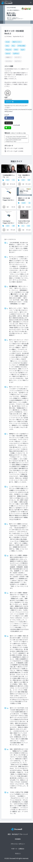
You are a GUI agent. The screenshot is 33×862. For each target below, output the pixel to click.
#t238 (7, 42)
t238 (8, 180)
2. (7, 257)
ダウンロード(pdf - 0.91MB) (15, 148)
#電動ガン (9, 57)
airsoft (23, 203)
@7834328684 (8, 99)
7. (7, 434)
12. (8, 636)
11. (8, 593)
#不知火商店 (21, 46)
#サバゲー (18, 57)
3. (7, 287)
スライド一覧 (9, 102)
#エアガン (18, 61)
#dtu (7, 46)
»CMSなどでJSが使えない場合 (18, 133)
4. (7, 308)
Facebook (10, 118)
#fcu (13, 46)
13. (8, 708)
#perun (8, 53)
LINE (9, 128)
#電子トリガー (16, 42)
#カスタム (9, 61)
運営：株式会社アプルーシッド (18, 834)
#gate (22, 50)
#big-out (8, 50)
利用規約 (18, 839)
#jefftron (16, 53)
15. (8, 792)
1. (7, 243)
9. (7, 524)
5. (7, 340)
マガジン (18, 853)
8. (7, 487)
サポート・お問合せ (17, 849)
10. (8, 556)
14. (8, 749)
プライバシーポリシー (18, 844)
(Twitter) (9, 123)
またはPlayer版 (16, 125)
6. (7, 387)
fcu (23, 225)
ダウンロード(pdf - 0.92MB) (15, 151)
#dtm (16, 50)
